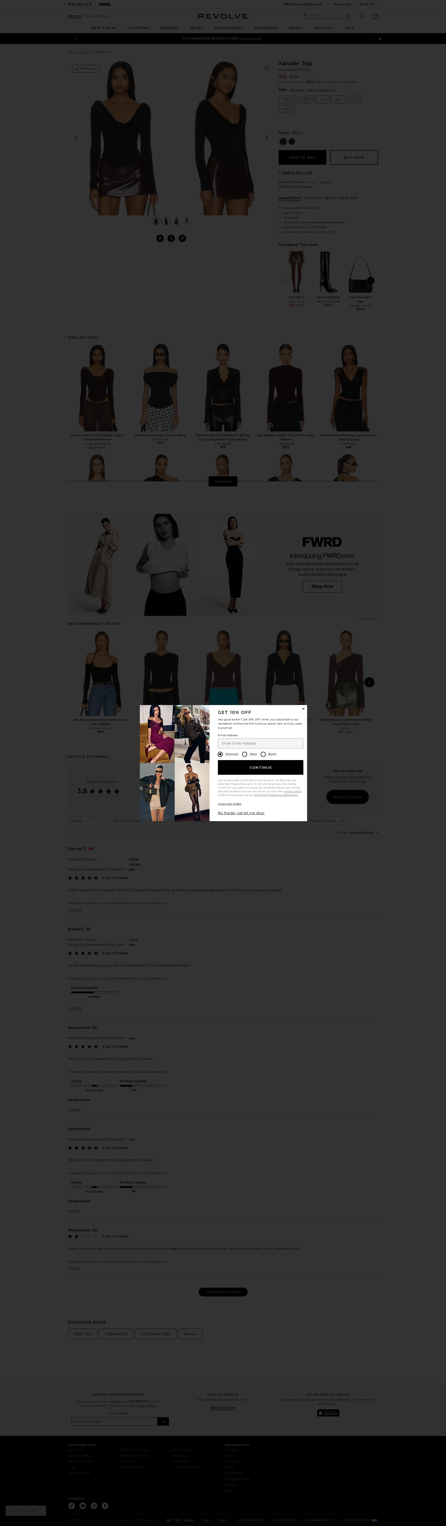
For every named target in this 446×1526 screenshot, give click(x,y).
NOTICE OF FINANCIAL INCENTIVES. (276, 795)
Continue (261, 767)
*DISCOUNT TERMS (229, 803)
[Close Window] (303, 708)
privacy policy (293, 791)
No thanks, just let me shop (241, 813)
